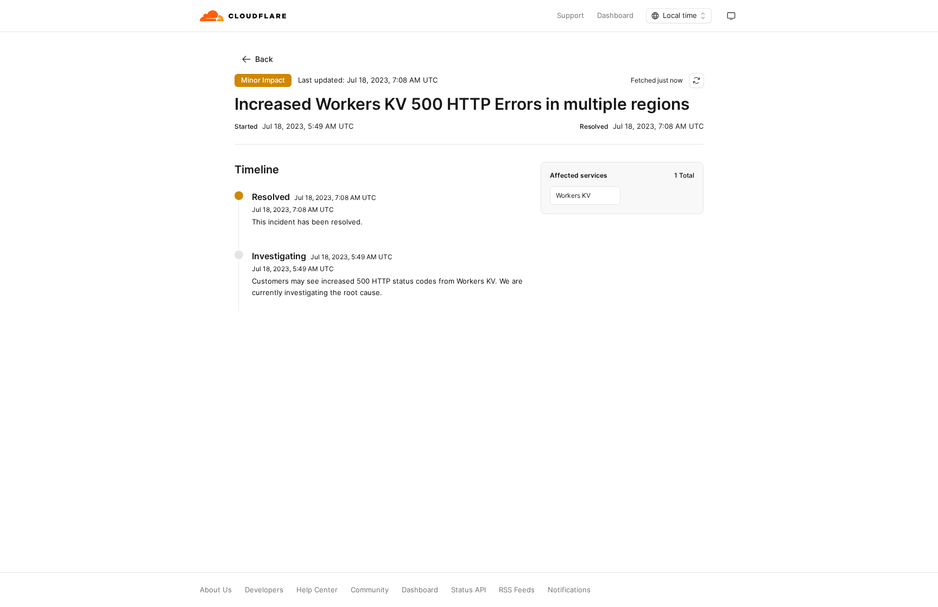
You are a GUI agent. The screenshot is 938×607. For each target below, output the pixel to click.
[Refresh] (696, 80)
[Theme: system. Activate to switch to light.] (731, 16)
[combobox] (679, 16)
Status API (468, 590)
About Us (216, 590)
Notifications (569, 590)
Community (370, 590)
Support (570, 15)
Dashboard (615, 15)
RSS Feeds (517, 590)
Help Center (317, 590)
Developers (264, 590)
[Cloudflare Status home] (244, 15)
